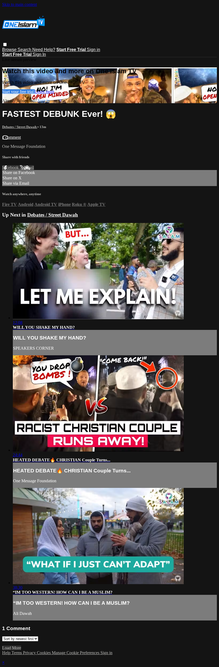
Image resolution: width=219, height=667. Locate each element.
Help (6, 652)
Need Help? (43, 49)
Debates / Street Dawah (19, 127)
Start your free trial (18, 91)
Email (29, 167)
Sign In (39, 54)
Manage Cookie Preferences (76, 652)
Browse (10, 49)
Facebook (11, 167)
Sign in (93, 49)
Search (25, 49)
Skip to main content (19, 4)
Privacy (30, 652)
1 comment (11, 137)
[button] (5, 44)
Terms (17, 652)
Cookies (44, 652)
